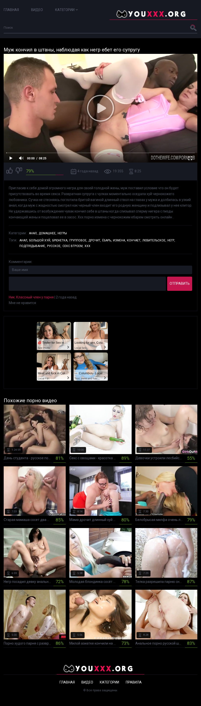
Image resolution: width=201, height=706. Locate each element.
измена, (119, 240)
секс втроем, (73, 246)
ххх (87, 246)
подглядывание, (32, 246)
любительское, (154, 240)
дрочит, (94, 240)
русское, (54, 246)
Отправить (180, 283)
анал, (23, 240)
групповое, (78, 240)
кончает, (134, 240)
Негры (62, 233)
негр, (171, 240)
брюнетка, (60, 240)
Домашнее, (47, 233)
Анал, (33, 233)
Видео (37, 10)
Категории (65, 10)
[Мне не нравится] (18, 171)
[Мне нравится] (9, 171)
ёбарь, (107, 240)
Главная (11, 10)
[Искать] (193, 28)
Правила (134, 682)
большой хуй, (40, 240)
